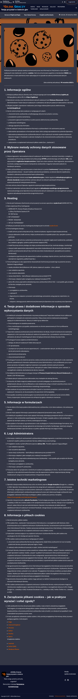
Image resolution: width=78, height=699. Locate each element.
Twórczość (34, 9)
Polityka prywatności (60, 696)
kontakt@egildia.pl (7, 2)
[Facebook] (62, 2)
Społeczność (44, 9)
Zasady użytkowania (71, 696)
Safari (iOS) (12, 646)
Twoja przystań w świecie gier (14, 10)
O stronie (51, 696)
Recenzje (45, 6)
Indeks (33, 6)
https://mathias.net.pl (20, 2)
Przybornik (61, 6)
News (38, 6)
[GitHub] (64, 2)
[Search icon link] (76, 8)
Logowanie (71, 2)
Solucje (53, 6)
